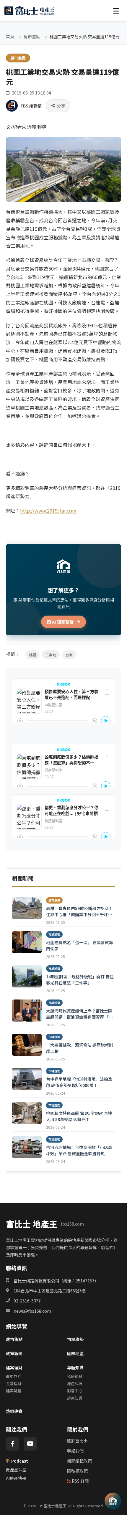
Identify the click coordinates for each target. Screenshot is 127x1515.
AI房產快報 (16, 1478)
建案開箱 (13, 1390)
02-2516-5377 (27, 1301)
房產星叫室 (16, 1470)
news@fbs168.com (32, 1311)
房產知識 (74, 1398)
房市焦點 (32, 36)
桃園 (32, 654)
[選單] (116, 11)
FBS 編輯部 (31, 106)
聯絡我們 (75, 1450)
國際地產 (75, 1353)
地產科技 (74, 1383)
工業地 (50, 654)
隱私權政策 (77, 1471)
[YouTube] (30, 1444)
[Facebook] (12, 1444)
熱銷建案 (14, 1411)
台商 (69, 654)
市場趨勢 (75, 1339)
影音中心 (74, 1390)
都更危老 (13, 1376)
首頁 (10, 36)
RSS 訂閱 (80, 1481)
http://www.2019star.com (48, 510)
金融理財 (13, 1383)
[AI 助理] (113, 1501)
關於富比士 (77, 1440)
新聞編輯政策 (79, 1461)
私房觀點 (74, 1376)
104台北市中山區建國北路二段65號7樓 (50, 1291)
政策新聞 (14, 1353)
